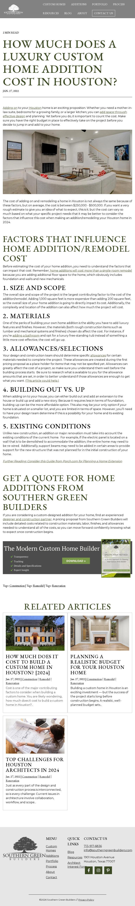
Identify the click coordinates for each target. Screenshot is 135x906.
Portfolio (99, 4)
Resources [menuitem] (75, 857)
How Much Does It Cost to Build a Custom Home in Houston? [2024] (32, 664)
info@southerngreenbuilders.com (108, 850)
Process (119, 4)
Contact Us (103, 13)
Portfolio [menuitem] (52, 861)
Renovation (58, 585)
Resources (51, 13)
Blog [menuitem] (71, 852)
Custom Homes (54, 4)
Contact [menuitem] (51, 877)
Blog (68, 13)
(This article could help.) (42, 380)
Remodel (38, 585)
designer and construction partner (27, 519)
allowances (98, 355)
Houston (34, 108)
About (82, 13)
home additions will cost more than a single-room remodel (91, 270)
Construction (17, 585)
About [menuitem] (50, 872)
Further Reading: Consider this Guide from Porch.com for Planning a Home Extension (62, 461)
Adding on (10, 108)
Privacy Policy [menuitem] (86, 899)
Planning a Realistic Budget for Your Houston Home (97, 664)
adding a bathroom (26, 335)
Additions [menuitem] (52, 856)
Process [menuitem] (51, 866)
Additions (78, 4)
